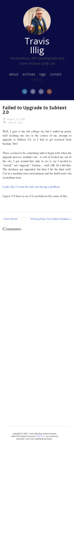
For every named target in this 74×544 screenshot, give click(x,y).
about (13, 74)
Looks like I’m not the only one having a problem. (31, 187)
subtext (12, 122)
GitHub (32, 91)
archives (29, 74)
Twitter (24, 91)
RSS (49, 91)
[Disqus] (37, 281)
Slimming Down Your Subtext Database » (50, 219)
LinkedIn (41, 91)
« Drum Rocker (10, 219)
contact (55, 74)
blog (19, 122)
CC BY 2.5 (40, 436)
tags (42, 74)
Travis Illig (37, 45)
